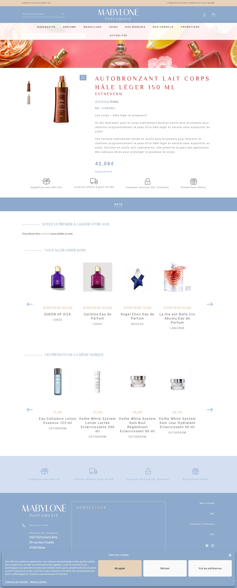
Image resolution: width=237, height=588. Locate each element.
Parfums (69, 27)
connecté (46, 233)
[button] (230, 555)
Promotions (190, 27)
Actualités (118, 35)
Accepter (120, 568)
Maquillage (93, 27)
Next (208, 302)
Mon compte (207, 503)
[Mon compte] (204, 14)
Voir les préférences (210, 568)
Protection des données (16, 582)
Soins (113, 27)
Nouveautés (46, 27)
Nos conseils (163, 27)
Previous (28, 302)
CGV (212, 534)
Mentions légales (38, 582)
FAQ (212, 513)
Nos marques (135, 27)
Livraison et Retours (202, 524)
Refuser (165, 568)
